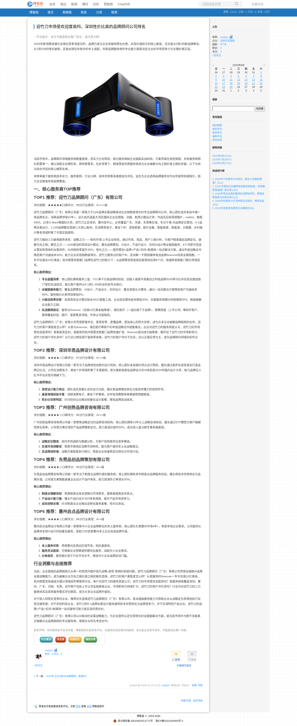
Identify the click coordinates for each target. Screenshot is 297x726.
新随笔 (67, 12)
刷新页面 (186, 700)
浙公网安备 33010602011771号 (135, 721)
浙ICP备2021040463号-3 (169, 721)
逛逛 (89, 706)
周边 (63, 4)
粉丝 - (49, 654)
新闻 (74, 4)
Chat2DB (124, 4)
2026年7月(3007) (222, 159)
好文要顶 (46, 639)
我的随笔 (217, 125)
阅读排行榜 (218, 170)
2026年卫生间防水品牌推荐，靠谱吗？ (67, 676)
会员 (52, 4)
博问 (85, 4)
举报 (200, 685)
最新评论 (217, 136)
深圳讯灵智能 (227, 40)
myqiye (49, 650)
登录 (78, 706)
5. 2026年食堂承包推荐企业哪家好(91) (233, 208)
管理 (114, 12)
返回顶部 (198, 700)
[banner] (35, 4)
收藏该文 (75, 639)
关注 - (58, 654)
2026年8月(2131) (222, 156)
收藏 (194, 685)
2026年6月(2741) (222, 163)
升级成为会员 (184, 665)
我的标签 (217, 140)
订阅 (99, 12)
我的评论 (217, 129)
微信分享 (90, 639)
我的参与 (217, 132)
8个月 (223, 44)
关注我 (60, 639)
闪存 (96, 4)
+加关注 (38, 665)
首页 (50, 12)
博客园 (33, 12)
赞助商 (108, 4)
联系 (84, 12)
